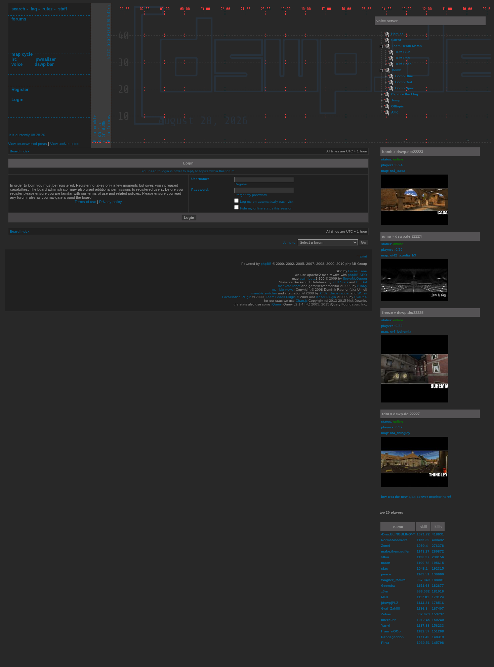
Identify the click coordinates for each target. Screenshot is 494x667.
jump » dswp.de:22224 (402, 236)
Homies (397, 34)
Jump (395, 100)
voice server (387, 21)
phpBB (266, 264)
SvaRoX (360, 297)
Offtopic (397, 106)
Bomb (396, 70)
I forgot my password (251, 195)
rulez (47, 8)
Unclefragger (339, 293)
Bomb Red (403, 82)
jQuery (277, 304)
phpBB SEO (357, 275)
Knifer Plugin (326, 297)
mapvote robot (289, 286)
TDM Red (402, 58)
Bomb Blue (404, 76)
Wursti (362, 293)
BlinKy (362, 286)
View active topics (64, 144)
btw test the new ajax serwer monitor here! (416, 496)
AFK (394, 112)
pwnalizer (46, 59)
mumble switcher (264, 293)
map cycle (22, 54)
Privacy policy (110, 202)
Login (17, 99)
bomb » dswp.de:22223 (402, 152)
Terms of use (85, 202)
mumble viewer (283, 289)
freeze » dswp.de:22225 (402, 313)
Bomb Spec (404, 88)
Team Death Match (407, 46)
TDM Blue (403, 52)
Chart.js (301, 300)
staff (62, 8)
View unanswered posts (27, 144)
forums (18, 18)
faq (34, 8)
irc (14, 59)
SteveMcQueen (355, 278)
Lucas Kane (357, 271)
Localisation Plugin (236, 297)
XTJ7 (324, 293)
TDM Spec (403, 64)
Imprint (362, 256)
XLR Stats (340, 282)
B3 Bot (361, 282)
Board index (20, 151)
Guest (396, 40)
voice (17, 64)
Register (20, 89)
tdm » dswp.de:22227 (401, 414)
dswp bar (44, 64)
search (18, 8)
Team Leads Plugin (281, 297)
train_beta (308, 278)
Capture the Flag (404, 94)
